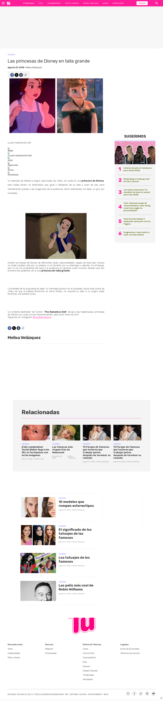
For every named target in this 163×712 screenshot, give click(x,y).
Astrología (118, 3)
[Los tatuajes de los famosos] (38, 563)
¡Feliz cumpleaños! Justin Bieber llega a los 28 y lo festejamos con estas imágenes (35, 451)
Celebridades (54, 3)
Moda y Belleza (90, 3)
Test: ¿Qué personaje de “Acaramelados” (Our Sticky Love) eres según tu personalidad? (137, 207)
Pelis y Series (72, 3)
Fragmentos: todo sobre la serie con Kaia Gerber (136, 233)
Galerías (11, 55)
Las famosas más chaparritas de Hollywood (62, 450)
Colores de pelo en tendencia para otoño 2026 (138, 169)
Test (41, 3)
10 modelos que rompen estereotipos (76, 504)
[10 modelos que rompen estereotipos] (38, 507)
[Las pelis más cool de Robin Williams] (38, 591)
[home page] (8, 3)
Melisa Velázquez (34, 67)
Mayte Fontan (39, 459)
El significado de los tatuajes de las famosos (75, 534)
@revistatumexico (42, 317)
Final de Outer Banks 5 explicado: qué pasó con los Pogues (137, 221)
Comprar (142, 3)
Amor (105, 3)
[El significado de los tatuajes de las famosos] (38, 535)
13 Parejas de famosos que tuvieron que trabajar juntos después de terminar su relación (97, 452)
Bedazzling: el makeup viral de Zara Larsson (136, 180)
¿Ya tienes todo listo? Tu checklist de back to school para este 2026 (137, 192)
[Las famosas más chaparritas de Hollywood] (66, 433)
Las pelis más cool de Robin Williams (76, 587)
